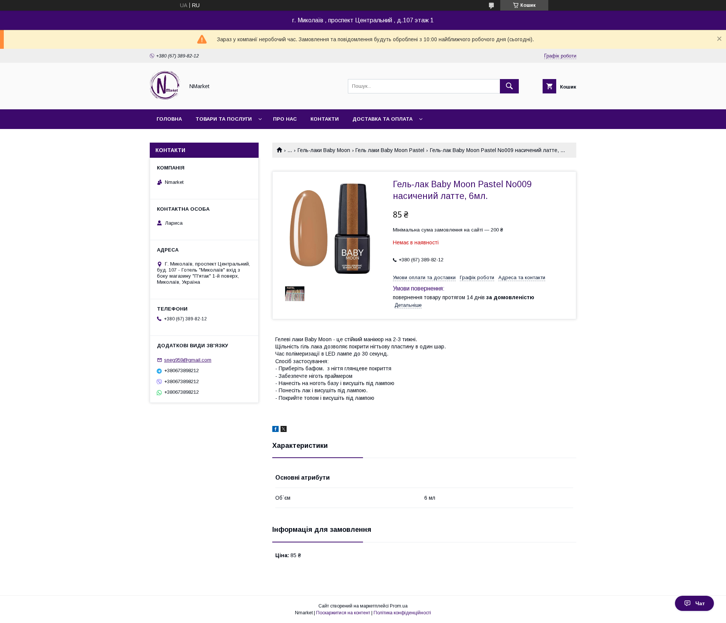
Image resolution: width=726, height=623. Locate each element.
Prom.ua (399, 606)
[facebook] (275, 430)
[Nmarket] (165, 99)
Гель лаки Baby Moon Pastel (389, 150)
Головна (169, 119)
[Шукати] (509, 86)
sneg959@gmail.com (187, 360)
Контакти (324, 119)
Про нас (285, 119)
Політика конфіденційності (402, 612)
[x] (284, 430)
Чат (700, 603)
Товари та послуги (223, 119)
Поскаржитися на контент (343, 612)
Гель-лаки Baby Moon (324, 150)
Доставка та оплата (382, 119)
